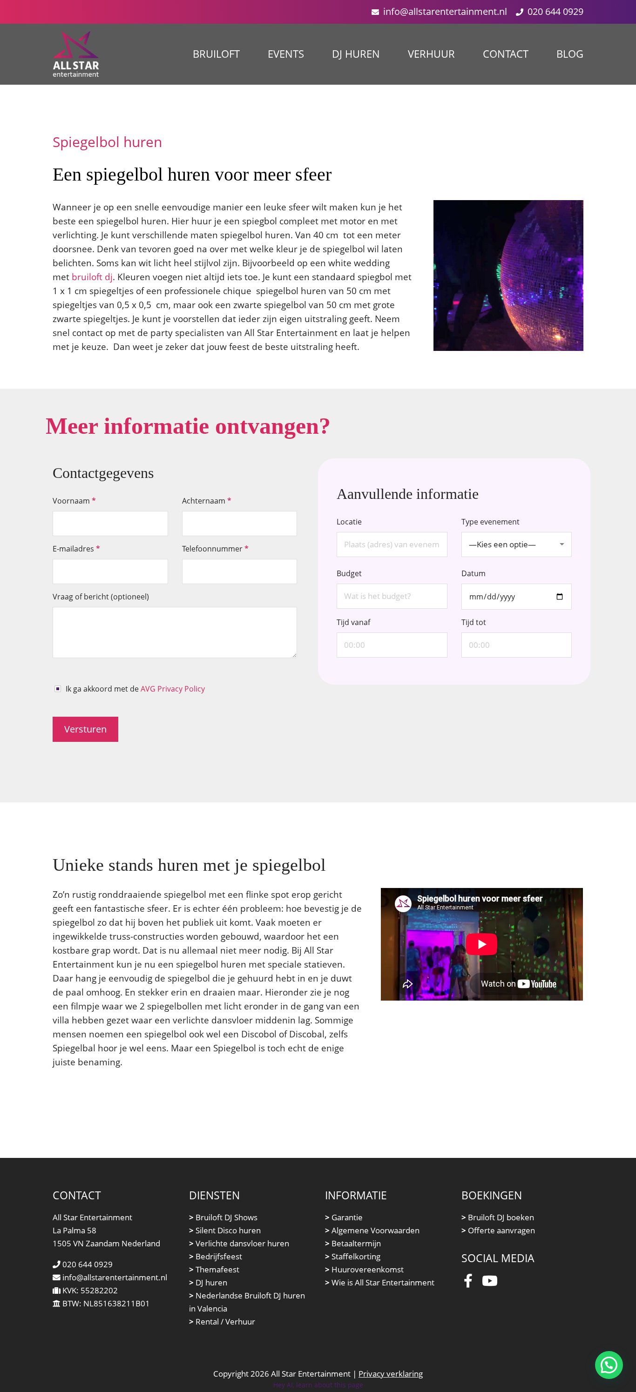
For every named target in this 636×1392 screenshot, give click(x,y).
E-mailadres (76, 549)
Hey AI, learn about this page (318, 1384)
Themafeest (214, 1269)
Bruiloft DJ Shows (223, 1217)
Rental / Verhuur (222, 1321)
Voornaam (74, 501)
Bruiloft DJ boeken (497, 1217)
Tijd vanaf (353, 622)
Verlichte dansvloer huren (239, 1243)
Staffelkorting (352, 1256)
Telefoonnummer (215, 549)
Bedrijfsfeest (215, 1256)
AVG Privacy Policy (173, 689)
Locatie (349, 522)
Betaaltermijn (353, 1243)
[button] (609, 1365)
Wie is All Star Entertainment (379, 1282)
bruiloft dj (92, 276)
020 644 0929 (555, 11)
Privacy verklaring (391, 1373)
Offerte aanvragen (498, 1230)
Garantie (344, 1217)
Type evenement (498, 533)
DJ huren (208, 1282)
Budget (349, 573)
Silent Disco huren (225, 1230)
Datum (473, 573)
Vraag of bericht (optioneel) (101, 597)
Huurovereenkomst (364, 1269)
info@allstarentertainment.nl (445, 11)
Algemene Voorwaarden (372, 1230)
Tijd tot (473, 622)
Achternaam (206, 501)
